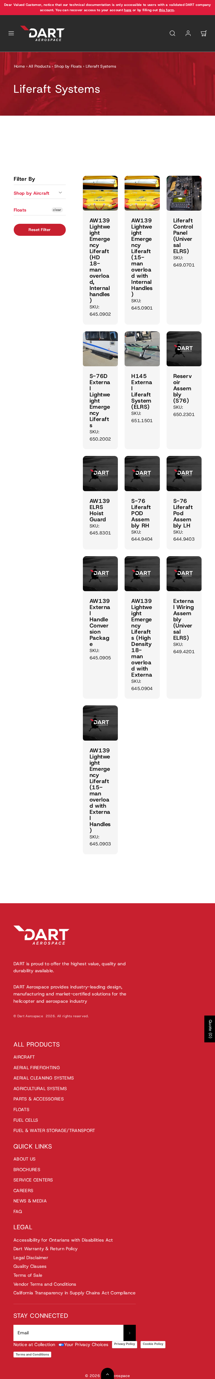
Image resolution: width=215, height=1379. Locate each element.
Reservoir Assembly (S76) (182, 388)
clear (57, 210)
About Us (24, 1159)
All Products (40, 66)
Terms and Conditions (32, 1354)
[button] (11, 33)
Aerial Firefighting (36, 1068)
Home (19, 66)
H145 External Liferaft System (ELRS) (141, 391)
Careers (23, 1190)
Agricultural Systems (40, 1089)
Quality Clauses (30, 1266)
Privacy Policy (124, 1344)
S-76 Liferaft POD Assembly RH (141, 513)
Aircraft (24, 1057)
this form (166, 10)
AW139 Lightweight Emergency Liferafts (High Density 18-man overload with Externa (141, 637)
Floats (20, 210)
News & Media (30, 1201)
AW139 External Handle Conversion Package (100, 622)
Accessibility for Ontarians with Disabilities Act (63, 1240)
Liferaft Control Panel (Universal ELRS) (183, 236)
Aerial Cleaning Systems (43, 1078)
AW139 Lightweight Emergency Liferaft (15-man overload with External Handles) (100, 790)
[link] (188, 33)
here (127, 10)
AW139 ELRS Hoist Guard (100, 510)
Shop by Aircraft (32, 193)
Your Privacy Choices (86, 1344)
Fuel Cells (25, 1120)
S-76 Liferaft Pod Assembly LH (183, 513)
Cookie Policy (153, 1344)
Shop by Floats (68, 66)
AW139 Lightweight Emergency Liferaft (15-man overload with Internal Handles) (142, 257)
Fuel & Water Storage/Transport (54, 1130)
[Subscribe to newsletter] (129, 1333)
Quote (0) (210, 1029)
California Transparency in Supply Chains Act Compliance (74, 1293)
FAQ (17, 1211)
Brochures (26, 1170)
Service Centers (33, 1180)
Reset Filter (40, 229)
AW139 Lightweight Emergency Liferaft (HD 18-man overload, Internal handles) (100, 260)
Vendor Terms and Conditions (44, 1284)
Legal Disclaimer (30, 1258)
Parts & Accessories (38, 1099)
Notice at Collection (34, 1344)
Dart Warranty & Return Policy (45, 1249)
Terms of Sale (27, 1275)
